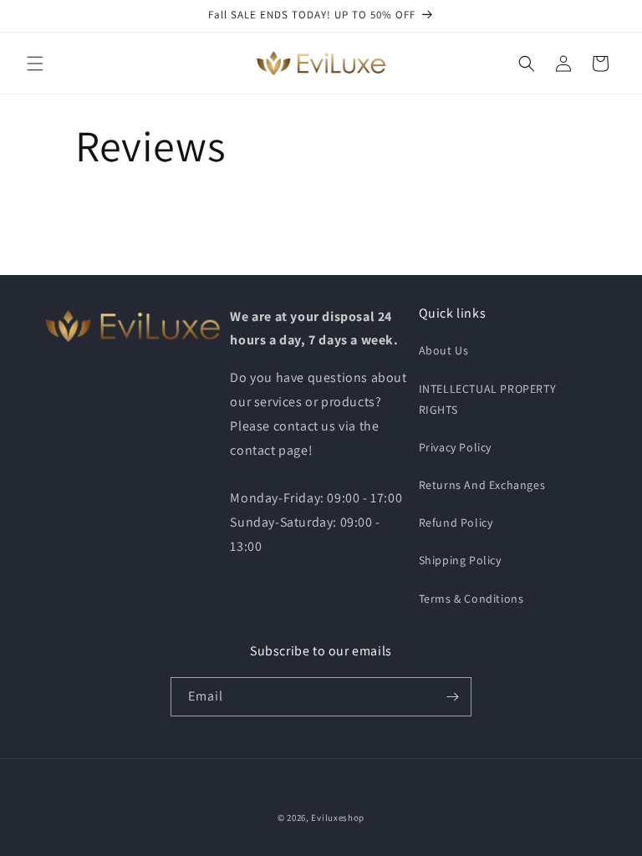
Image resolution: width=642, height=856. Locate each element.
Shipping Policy (460, 560)
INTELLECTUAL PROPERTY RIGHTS (488, 399)
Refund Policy (456, 522)
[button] (35, 63)
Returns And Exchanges (482, 484)
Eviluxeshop (337, 817)
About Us (444, 350)
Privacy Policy (455, 447)
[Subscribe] (452, 696)
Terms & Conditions (471, 598)
